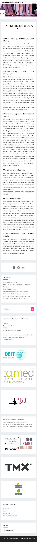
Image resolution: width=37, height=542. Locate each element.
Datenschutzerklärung (10, 516)
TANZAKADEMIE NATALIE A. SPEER (14, 2)
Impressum (6, 513)
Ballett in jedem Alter (9, 289)
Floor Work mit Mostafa (10, 282)
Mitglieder (6, 509)
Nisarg (34, 538)
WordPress (23, 538)
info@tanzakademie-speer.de (12, 330)
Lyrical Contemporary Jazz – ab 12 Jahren (15, 291)
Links (4, 511)
